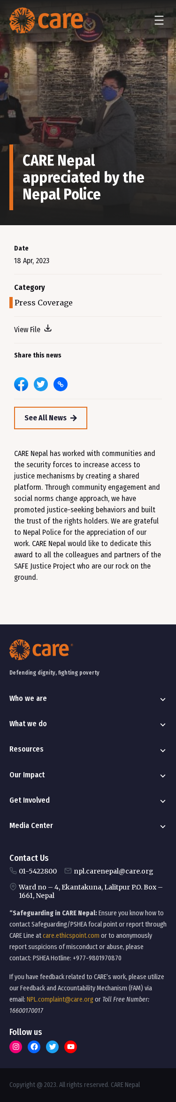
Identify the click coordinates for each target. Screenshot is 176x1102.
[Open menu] (159, 20)
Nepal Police (42, 532)
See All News (45, 417)
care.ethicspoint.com (71, 936)
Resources (26, 749)
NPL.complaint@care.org (60, 999)
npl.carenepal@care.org (113, 871)
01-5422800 (38, 871)
